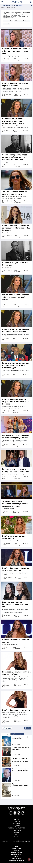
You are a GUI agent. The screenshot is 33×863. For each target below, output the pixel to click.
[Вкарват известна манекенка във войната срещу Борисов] (16, 424)
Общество (6, 24)
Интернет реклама (16, 852)
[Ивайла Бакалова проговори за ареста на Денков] (16, 557)
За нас (16, 846)
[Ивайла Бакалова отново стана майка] (16, 525)
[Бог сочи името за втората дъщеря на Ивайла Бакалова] (16, 458)
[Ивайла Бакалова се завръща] (16, 699)
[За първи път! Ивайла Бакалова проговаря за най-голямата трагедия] (16, 490)
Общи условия (16, 848)
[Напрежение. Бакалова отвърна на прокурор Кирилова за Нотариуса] (16, 108)
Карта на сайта (16, 859)
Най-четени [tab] (5, 734)
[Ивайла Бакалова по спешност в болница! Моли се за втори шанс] (16, 38)
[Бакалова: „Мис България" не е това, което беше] (16, 661)
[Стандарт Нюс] (16, 809)
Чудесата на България (16, 828)
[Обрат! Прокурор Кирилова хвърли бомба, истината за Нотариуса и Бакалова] (16, 144)
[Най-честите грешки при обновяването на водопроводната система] (6, 762)
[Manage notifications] (29, 859)
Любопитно (18, 21)
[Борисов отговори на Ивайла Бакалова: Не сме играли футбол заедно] (16, 352)
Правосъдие (26, 21)
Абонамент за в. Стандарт (16, 861)
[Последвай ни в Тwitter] (19, 813)
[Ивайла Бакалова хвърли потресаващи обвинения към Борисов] (16, 388)
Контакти (16, 856)
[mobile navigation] (2, 2)
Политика (16, 821)
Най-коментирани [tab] (17, 734)
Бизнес (16, 832)
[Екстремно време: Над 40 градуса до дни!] (6, 741)
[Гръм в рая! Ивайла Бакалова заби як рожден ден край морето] (16, 284)
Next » (27, 728)
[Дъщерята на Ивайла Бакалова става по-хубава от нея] (16, 591)
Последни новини (8, 21)
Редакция (16, 850)
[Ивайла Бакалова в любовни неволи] (16, 629)
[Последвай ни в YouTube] (14, 813)
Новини (3, 7)
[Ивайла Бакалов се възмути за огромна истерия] (16, 72)
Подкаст (16, 826)
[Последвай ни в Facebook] (10, 813)
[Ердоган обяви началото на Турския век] (6, 751)
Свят (16, 834)
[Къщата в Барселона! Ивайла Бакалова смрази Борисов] (16, 318)
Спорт (16, 836)
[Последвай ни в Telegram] (23, 813)
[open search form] (31, 2)
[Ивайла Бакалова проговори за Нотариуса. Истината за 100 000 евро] (16, 215)
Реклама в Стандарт (16, 854)
